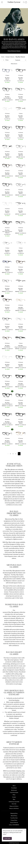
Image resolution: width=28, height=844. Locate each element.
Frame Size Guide (14, 792)
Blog (14, 799)
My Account (14, 790)
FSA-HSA (14, 803)
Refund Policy (14, 815)
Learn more (7, 838)
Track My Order (14, 818)
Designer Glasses (10, 56)
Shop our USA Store (14, 808)
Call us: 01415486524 (14, 824)
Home (2, 56)
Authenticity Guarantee (14, 801)
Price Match (14, 788)
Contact (14, 797)
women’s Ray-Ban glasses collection (14, 612)
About (14, 785)
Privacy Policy (14, 820)
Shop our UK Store (14, 806)
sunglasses (4, 47)
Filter (7, 60)
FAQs (14, 794)
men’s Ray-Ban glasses (13, 570)
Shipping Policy (14, 813)
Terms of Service (14, 822)
